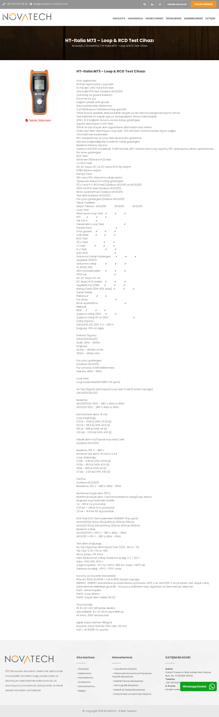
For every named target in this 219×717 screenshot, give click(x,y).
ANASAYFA (119, 18)
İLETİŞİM (210, 18)
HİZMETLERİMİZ (154, 18)
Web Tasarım (128, 711)
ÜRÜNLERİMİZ (174, 18)
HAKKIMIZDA (135, 18)
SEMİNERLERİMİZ (193, 18)
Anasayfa (77, 46)
